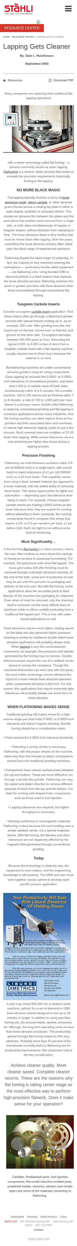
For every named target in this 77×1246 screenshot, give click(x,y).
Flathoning (10, 171)
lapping (24, 646)
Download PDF (63, 80)
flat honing (31, 549)
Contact (38, 1230)
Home (6, 37)
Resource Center (23, 37)
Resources (15, 80)
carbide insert (40, 311)
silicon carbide (37, 202)
